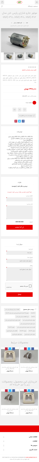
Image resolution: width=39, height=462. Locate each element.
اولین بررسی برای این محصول (29, 70)
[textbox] (21, 6)
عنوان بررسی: (29, 196)
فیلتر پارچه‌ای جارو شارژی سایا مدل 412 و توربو (29, 368)
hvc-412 (33, 313)
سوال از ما (19, 244)
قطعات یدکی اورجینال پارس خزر (12, 309)
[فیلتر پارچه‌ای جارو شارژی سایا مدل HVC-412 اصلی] (29, 356)
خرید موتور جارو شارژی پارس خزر (27, 324)
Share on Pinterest (16, 121)
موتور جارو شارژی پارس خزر (29, 320)
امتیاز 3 (19, 221)
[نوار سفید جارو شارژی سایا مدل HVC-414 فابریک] (10, 356)
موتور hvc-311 (11, 327)
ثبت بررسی (18, 227)
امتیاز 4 (18, 221)
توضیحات (19, 132)
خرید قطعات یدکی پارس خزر (22, 316)
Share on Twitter (19, 121)
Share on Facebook (23, 121)
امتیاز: (31, 222)
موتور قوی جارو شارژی (17, 334)
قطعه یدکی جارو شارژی (12, 331)
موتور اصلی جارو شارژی (30, 334)
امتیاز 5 (16, 221)
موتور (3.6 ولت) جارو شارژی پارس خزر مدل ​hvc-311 (17, 313)
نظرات (19, 182)
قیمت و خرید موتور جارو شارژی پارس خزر (26, 327)
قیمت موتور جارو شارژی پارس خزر (12, 320)
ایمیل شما (30, 257)
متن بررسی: (30, 204)
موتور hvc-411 (32, 331)
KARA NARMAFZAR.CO (31, 457)
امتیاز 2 (21, 221)
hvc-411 (33, 316)
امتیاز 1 (23, 221)
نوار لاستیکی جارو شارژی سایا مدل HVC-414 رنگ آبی (10, 368)
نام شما (31, 249)
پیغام (31, 265)
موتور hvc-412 (23, 331)
